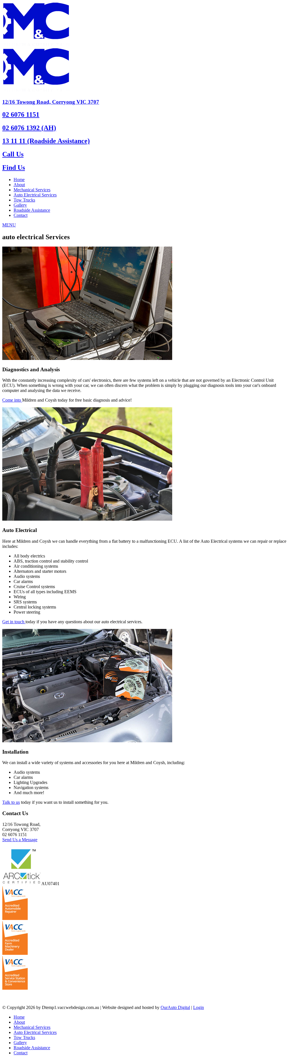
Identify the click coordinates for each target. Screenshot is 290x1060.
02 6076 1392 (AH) (29, 128)
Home (19, 179)
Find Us (13, 167)
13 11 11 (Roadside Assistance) (46, 141)
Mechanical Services (32, 189)
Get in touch (13, 621)
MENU (9, 224)
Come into (12, 400)
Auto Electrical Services (35, 194)
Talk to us (11, 802)
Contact (20, 215)
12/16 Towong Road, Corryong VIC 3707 (50, 102)
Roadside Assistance (32, 210)
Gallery (20, 205)
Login (198, 1007)
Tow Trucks (24, 200)
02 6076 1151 (20, 114)
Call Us (13, 154)
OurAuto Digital (175, 1007)
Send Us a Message (19, 839)
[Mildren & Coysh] (36, 45)
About (19, 184)
